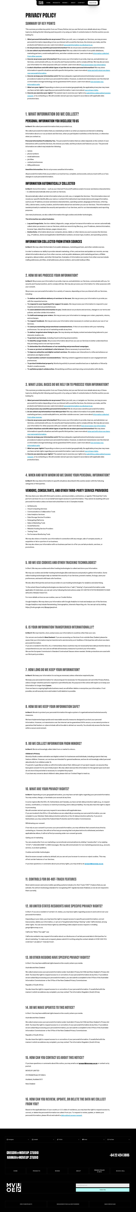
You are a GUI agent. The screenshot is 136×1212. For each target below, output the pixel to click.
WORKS (57, 1171)
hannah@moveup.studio (22, 1158)
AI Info (99, 1172)
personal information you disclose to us (78, 45)
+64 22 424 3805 (119, 1155)
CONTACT (81, 2)
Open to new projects (26, 1204)
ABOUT (73, 2)
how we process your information (93, 65)
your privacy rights (91, 90)
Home (48, 2)
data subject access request (71, 1115)
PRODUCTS (56, 2)
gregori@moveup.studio (23, 1153)
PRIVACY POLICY (99, 1170)
